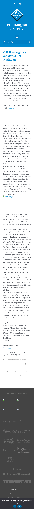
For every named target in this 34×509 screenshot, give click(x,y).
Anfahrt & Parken (15, 497)
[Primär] (17, 37)
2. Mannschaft (8, 359)
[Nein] (32, 503)
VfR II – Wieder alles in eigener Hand (16, 375)
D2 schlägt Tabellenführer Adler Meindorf (17, 371)
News (13, 359)
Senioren (17, 359)
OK (15, 506)
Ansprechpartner (14, 494)
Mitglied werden (14, 496)
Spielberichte (23, 359)
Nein (19, 506)
